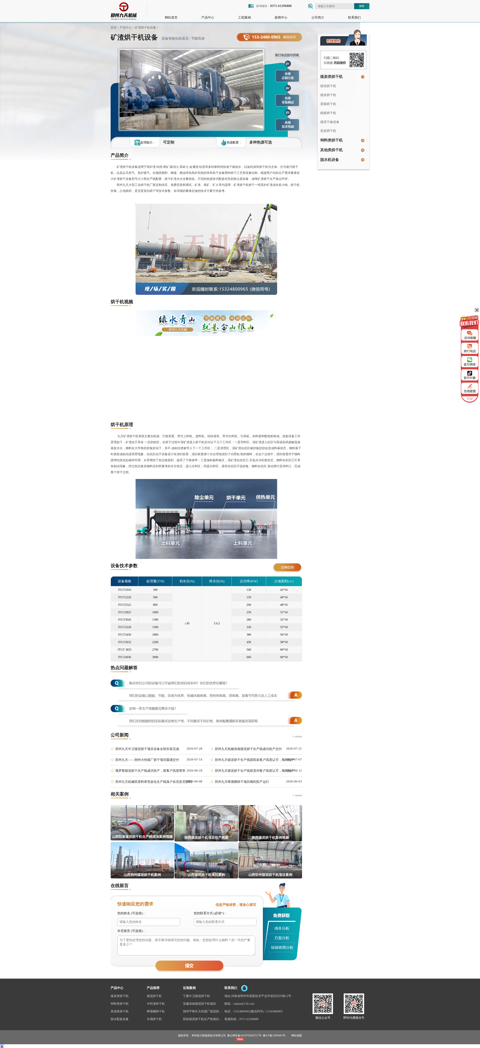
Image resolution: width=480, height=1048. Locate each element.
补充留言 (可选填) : (130, 931)
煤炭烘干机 (328, 95)
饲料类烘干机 (331, 140)
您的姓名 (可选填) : (130, 913)
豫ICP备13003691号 (274, 1035)
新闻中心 (281, 17)
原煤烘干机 (328, 104)
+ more (297, 736)
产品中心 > (126, 27)
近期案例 (189, 988)
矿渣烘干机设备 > (146, 27)
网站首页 (171, 17)
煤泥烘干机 (328, 86)
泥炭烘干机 (328, 131)
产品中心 (207, 17)
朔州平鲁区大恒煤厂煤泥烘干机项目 (203, 1011)
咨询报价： (274, 6)
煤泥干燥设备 (329, 122)
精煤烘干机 (328, 113)
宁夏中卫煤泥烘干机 (196, 996)
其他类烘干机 (331, 150)
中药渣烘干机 (156, 1003)
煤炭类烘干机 (331, 76)
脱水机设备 (329, 160)
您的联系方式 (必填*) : (210, 913)
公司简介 (317, 17)
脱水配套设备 (120, 1019)
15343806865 (274, 1011)
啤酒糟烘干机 (156, 1011)
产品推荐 (153, 988)
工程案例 (244, 17)
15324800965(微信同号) (248, 1011)
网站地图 (296, 1035)
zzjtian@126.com (243, 1003)
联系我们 (354, 17)
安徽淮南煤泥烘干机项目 (199, 1003)
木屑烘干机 (154, 1019)
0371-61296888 (248, 1019)
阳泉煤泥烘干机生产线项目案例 (203, 1019)
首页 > (115, 27)
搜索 (361, 6)
